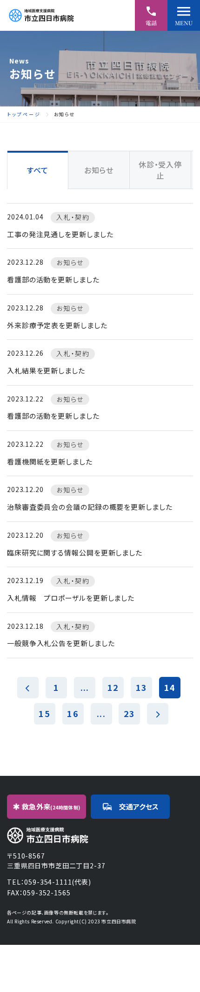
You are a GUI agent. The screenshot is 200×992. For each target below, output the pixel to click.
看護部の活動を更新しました (53, 279)
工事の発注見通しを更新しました (60, 234)
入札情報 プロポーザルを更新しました (70, 598)
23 (129, 713)
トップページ (24, 114)
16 (72, 713)
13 (141, 687)
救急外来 (51, 806)
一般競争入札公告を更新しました (61, 643)
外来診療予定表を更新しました (57, 325)
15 (44, 713)
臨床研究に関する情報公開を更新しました (74, 552)
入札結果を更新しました (46, 370)
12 (113, 687)
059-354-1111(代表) (57, 881)
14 (169, 687)
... (84, 687)
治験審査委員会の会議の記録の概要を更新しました (90, 507)
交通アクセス (139, 806)
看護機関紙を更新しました (50, 461)
